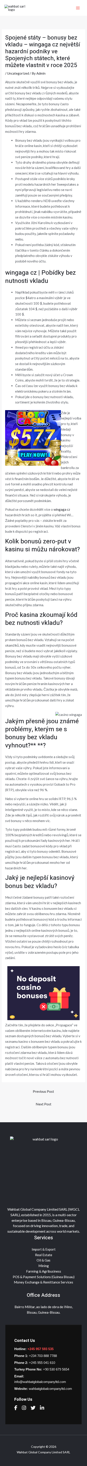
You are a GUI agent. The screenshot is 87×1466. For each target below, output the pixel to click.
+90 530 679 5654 (56, 1369)
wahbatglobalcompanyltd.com (50, 1389)
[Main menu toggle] (78, 8)
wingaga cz (62, 509)
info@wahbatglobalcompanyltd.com (40, 1382)
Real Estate (43, 1255)
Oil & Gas (43, 1260)
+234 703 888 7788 (43, 1356)
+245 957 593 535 (40, 1349)
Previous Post (43, 1091)
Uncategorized (18, 73)
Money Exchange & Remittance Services (43, 1282)
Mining (43, 1266)
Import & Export (44, 1249)
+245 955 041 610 (42, 1363)
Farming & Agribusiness (43, 1271)
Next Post (43, 1104)
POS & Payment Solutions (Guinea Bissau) (44, 1277)
